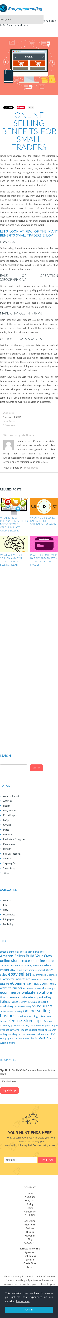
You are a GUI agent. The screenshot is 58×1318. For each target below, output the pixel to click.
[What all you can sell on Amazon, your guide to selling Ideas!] (14, 544)
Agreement (29, 1252)
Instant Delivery (19, 1002)
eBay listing (16, 970)
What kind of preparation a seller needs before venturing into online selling (14, 524)
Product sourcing (28, 1030)
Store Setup (9, 868)
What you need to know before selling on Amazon (43, 521)
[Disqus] (29, 617)
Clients (30, 1208)
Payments (8, 835)
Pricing (30, 1204)
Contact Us (30, 1212)
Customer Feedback (10, 966)
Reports (7, 849)
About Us (30, 1197)
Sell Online (29, 1221)
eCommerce (8, 413)
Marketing (8, 924)
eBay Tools (29, 1225)
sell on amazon (27, 1034)
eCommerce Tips (24, 983)
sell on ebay (43, 1034)
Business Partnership (29, 1249)
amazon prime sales (34, 952)
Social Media (38, 1038)
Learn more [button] (22, 1301)
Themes (30, 1232)
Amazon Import (11, 796)
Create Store (30, 1263)
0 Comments (9, 425)
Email (31, 108)
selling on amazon (47, 1030)
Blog (30, 1239)
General (7, 825)
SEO (52, 1034)
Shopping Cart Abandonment (15, 1039)
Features (30, 1228)
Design (6, 806)
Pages (6, 830)
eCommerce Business (44, 975)
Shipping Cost (10, 863)
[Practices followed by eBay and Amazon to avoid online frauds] (44, 544)
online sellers (42, 1006)
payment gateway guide (23, 1026)
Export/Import (10, 815)
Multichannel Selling (23, 1007)
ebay (23, 966)
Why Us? (29, 1201)
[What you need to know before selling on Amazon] (44, 506)
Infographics (9, 919)
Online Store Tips (26, 1021)
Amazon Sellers (12, 956)
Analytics (7, 801)
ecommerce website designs (39, 988)
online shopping (28, 1016)
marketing (7, 1006)
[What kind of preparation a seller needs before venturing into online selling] (14, 506)
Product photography (47, 1026)
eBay (5, 910)
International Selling (38, 1002)
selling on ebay (8, 1034)
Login (29, 1267)
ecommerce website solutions (26, 993)
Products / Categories (14, 839)
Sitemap (30, 1260)
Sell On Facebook (12, 854)
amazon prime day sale (12, 952)
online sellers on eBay (11, 1012)
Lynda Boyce (9, 421)
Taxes (6, 873)
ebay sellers (19, 974)
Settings (7, 859)
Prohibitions (30, 1256)
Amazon (7, 900)
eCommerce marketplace (15, 979)
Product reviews (9, 1030)
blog (5, 905)
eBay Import (9, 811)
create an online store (37, 961)
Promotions (9, 844)
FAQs (6, 820)
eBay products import (34, 970)
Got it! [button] (29, 1309)
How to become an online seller (16, 997)
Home (30, 1193)
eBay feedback (35, 965)
